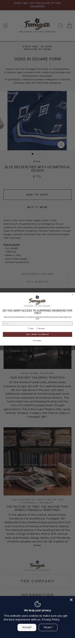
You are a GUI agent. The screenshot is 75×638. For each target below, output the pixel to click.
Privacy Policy (51, 619)
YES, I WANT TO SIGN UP (37, 334)
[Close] (71, 600)
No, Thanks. (37, 340)
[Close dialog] (73, 294)
